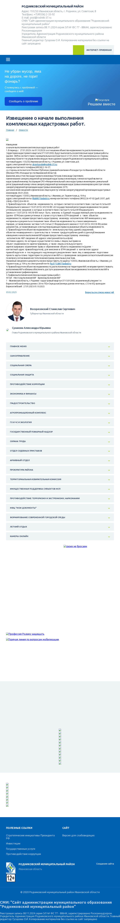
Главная (10, 130)
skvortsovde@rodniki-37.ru (44, 164)
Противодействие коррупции (23, 854)
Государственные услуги (20, 848)
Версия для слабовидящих (78, 835)
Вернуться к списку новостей (99, 292)
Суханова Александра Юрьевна (31, 327)
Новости (23, 130)
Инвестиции (13, 843)
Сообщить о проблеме (23, 101)
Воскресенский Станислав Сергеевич (52, 309)
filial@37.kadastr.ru (40, 198)
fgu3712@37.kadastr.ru (60, 263)
